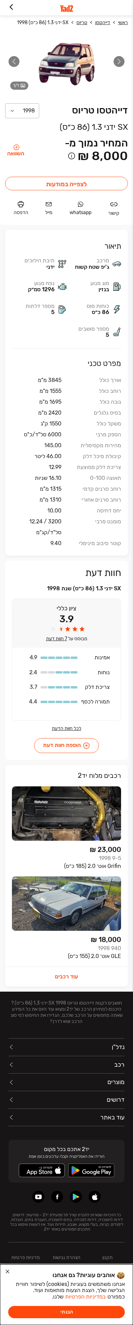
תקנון (107, 1257)
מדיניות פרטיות (25, 1257)
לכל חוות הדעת (66, 728)
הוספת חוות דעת (62, 745)
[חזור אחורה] (11, 7)
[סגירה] (7, 1271)
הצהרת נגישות (66, 1257)
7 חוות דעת (56, 639)
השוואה (15, 153)
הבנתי (66, 1312)
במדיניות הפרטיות (85, 1296)
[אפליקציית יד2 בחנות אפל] (95, 1197)
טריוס (81, 22)
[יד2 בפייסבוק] (57, 1197)
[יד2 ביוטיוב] (38, 1197)
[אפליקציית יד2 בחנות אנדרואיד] (76, 1197)
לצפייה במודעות (66, 184)
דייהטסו (102, 22)
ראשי (123, 22)
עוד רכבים (66, 976)
